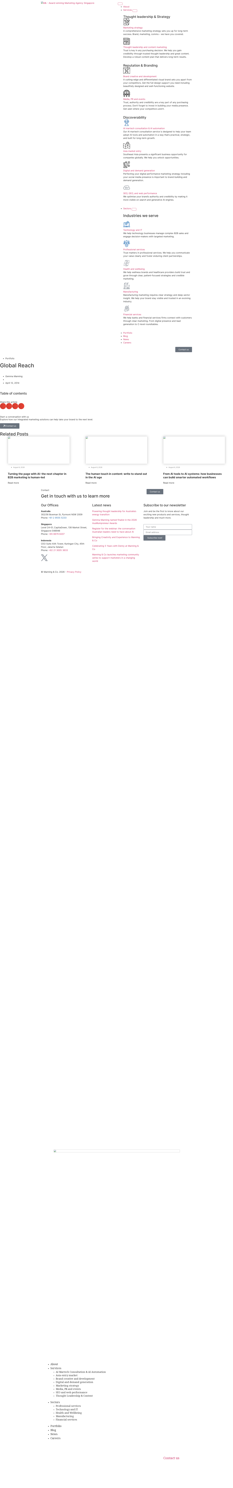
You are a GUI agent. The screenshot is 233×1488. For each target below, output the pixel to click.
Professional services (134, 249)
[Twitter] (154, 1481)
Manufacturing (130, 291)
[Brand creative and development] (126, 70)
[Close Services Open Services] (135, 10)
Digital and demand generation (139, 170)
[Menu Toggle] (120, 4)
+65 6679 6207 (57, 534)
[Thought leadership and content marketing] (126, 41)
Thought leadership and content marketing (145, 47)
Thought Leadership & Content (74, 1395)
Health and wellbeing (134, 269)
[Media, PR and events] (126, 93)
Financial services (132, 314)
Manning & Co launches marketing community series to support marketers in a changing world (115, 557)
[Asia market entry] (126, 145)
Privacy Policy (74, 571)
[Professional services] (126, 243)
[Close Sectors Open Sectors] (134, 209)
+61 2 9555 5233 (57, 517)
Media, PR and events (134, 99)
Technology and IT (132, 230)
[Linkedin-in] (51, 558)
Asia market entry (132, 151)
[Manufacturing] (126, 285)
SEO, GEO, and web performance (140, 193)
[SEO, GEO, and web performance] (126, 187)
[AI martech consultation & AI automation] (126, 122)
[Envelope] (66, 558)
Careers (55, 1438)
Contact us (171, 1458)
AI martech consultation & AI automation (144, 128)
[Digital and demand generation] (126, 164)
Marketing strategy (133, 27)
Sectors (55, 1402)
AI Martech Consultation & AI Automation (81, 1371)
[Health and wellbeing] (126, 263)
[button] (3, 406)
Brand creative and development (140, 76)
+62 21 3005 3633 (58, 550)
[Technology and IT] (126, 224)
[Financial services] (126, 308)
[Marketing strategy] (126, 21)
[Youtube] (59, 558)
